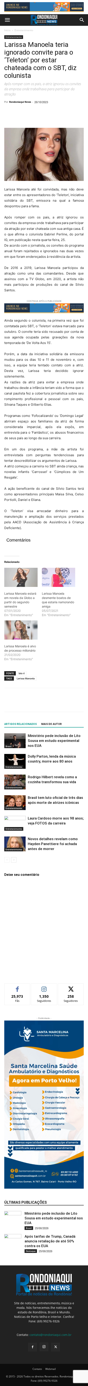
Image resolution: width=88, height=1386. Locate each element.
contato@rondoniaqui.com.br (50, 1335)
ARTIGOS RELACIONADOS (20, 724)
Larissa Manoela (26, 678)
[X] (18, 117)
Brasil (9, 746)
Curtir (17, 986)
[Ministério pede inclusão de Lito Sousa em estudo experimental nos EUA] (15, 740)
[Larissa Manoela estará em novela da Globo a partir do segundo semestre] (21, 577)
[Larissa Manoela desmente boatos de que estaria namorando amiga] (58, 577)
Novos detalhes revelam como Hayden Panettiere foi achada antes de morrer (53, 844)
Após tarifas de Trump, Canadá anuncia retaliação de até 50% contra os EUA (50, 1241)
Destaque (31, 1250)
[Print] (57, 117)
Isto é (22, 673)
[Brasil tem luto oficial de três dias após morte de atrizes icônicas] (15, 802)
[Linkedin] (48, 117)
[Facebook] (8, 117)
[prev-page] (7, 860)
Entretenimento (24, 30)
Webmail (50, 1369)
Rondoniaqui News (20, 101)
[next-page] (13, 860)
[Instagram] (44, 1347)
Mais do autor (51, 724)
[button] (7, 20)
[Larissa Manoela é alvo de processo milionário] (21, 630)
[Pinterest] (28, 117)
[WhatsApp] (38, 117)
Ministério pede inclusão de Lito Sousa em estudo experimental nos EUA (54, 741)
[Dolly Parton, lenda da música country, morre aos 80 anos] (15, 761)
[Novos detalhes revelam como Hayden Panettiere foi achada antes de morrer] (15, 844)
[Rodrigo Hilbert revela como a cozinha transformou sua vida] (15, 782)
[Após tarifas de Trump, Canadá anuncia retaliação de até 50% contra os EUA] (12, 1242)
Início (7, 30)
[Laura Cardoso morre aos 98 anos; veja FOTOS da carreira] (15, 823)
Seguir (44, 986)
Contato (37, 1369)
